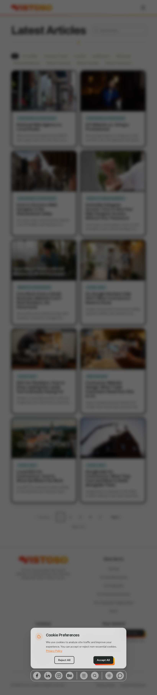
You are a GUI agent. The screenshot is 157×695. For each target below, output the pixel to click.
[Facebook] (37, 675)
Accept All (103, 660)
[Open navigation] (84, 675)
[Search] (95, 675)
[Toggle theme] (109, 675)
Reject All (64, 660)
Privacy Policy (54, 650)
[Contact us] (120, 675)
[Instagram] (58, 675)
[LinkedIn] (48, 675)
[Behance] (69, 675)
